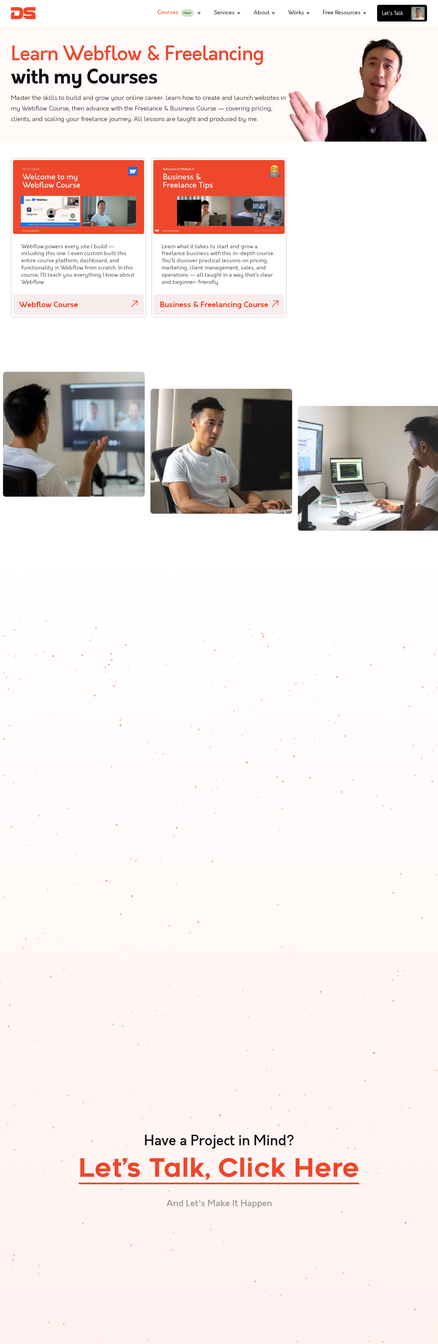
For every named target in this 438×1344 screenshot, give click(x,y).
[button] (179, 13)
